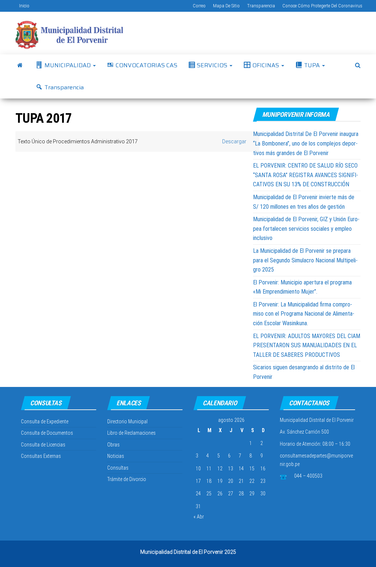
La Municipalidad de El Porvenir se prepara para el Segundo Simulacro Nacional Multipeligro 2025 (305, 260)
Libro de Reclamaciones (131, 433)
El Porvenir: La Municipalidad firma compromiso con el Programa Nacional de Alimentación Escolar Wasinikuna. (303, 314)
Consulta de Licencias (43, 445)
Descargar (234, 141)
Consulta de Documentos (47, 433)
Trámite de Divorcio (126, 479)
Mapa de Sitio (226, 5)
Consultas (118, 468)
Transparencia (261, 5)
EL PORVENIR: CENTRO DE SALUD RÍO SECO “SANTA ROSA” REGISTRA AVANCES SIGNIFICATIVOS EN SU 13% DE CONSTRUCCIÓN (305, 175)
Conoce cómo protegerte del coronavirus (322, 5)
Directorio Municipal (127, 421)
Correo (199, 5)
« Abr (199, 517)
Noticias (115, 456)
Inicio (24, 5)
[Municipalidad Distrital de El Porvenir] (20, 65)
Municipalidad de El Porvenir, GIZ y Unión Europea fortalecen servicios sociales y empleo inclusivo (306, 228)
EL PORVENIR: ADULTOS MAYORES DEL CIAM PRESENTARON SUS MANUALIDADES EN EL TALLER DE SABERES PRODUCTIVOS (306, 345)
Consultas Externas (41, 456)
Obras (113, 445)
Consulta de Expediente (44, 421)
